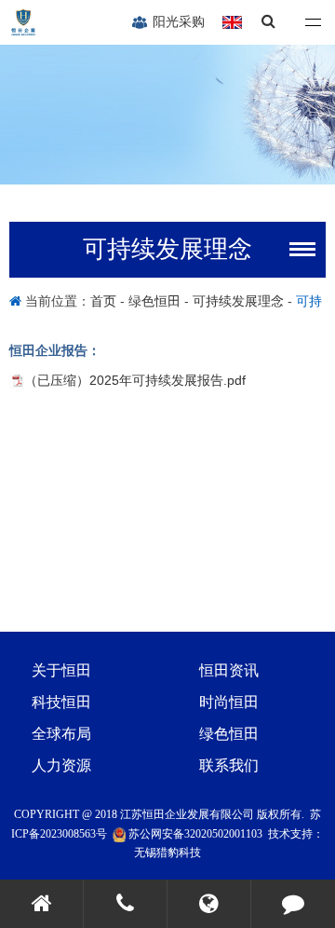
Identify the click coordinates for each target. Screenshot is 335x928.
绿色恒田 (154, 300)
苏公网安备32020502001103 (194, 833)
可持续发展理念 (238, 300)
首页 (105, 300)
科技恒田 (61, 702)
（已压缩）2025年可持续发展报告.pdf (135, 380)
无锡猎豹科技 (167, 852)
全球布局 (61, 734)
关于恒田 (61, 670)
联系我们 (229, 765)
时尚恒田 (229, 702)
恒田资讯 (229, 670)
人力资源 (61, 765)
